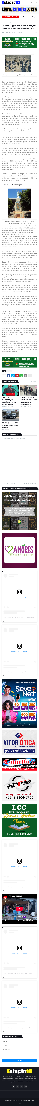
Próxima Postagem (30, 483)
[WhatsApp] (21, 375)
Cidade (13, 22)
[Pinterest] (17, 375)
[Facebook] (8, 375)
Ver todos (34, 381)
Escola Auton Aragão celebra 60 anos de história (30, 17)
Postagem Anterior (9, 483)
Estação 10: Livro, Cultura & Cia (25, 1100)
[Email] (25, 375)
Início (19, 1103)
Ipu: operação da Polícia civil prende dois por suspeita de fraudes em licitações (10, 424)
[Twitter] (13, 375)
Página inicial (6, 22)
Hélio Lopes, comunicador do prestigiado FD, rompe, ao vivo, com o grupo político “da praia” (9, 401)
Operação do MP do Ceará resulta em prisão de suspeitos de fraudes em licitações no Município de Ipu (28, 401)
